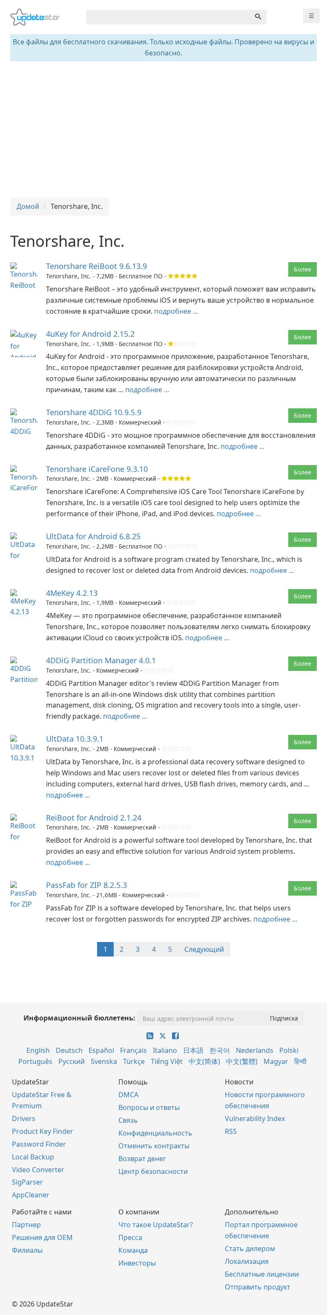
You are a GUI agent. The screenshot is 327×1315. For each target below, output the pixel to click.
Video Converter (38, 1169)
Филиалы (27, 1250)
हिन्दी (300, 1061)
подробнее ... (176, 311)
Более (302, 269)
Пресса (130, 1237)
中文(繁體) (242, 1061)
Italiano (165, 1050)
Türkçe (134, 1061)
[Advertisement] (163, 129)
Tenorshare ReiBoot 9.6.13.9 (96, 266)
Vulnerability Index (255, 1118)
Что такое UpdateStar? (155, 1224)
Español (101, 1050)
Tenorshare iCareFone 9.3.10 (97, 469)
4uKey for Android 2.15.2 (90, 334)
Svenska (104, 1061)
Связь (128, 1120)
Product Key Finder (42, 1131)
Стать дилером (250, 1248)
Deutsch (69, 1050)
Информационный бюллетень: (79, 1018)
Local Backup (33, 1157)
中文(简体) (204, 1061)
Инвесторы (137, 1263)
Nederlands (254, 1050)
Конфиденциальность (155, 1133)
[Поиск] (258, 17)
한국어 (219, 1050)
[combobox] (168, 17)
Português (35, 1061)
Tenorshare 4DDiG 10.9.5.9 (93, 412)
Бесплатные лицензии (262, 1274)
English (38, 1050)
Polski (288, 1050)
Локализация (247, 1261)
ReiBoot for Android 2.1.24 (93, 817)
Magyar (276, 1061)
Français (133, 1050)
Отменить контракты (153, 1145)
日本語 (193, 1050)
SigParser (27, 1182)
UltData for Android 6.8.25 (93, 536)
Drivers (23, 1118)
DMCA (128, 1094)
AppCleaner (30, 1194)
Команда (133, 1250)
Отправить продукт (257, 1287)
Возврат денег (142, 1158)
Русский (71, 1061)
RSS (231, 1131)
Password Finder (39, 1144)
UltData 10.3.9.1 (74, 739)
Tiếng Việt (167, 1061)
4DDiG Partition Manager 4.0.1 (101, 660)
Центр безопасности (153, 1171)
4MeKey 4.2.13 (72, 593)
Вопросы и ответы (149, 1107)
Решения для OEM (42, 1237)
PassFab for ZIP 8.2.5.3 (86, 885)
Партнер (26, 1224)
